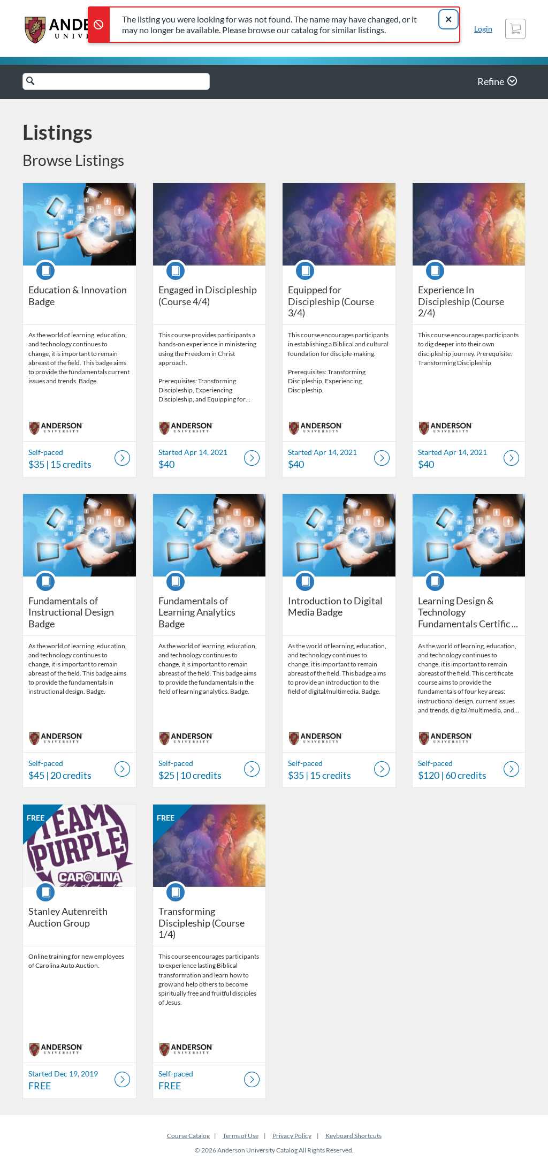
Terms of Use (240, 1136)
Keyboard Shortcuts (353, 1136)
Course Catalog (188, 1136)
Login (483, 28)
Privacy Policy (291, 1136)
